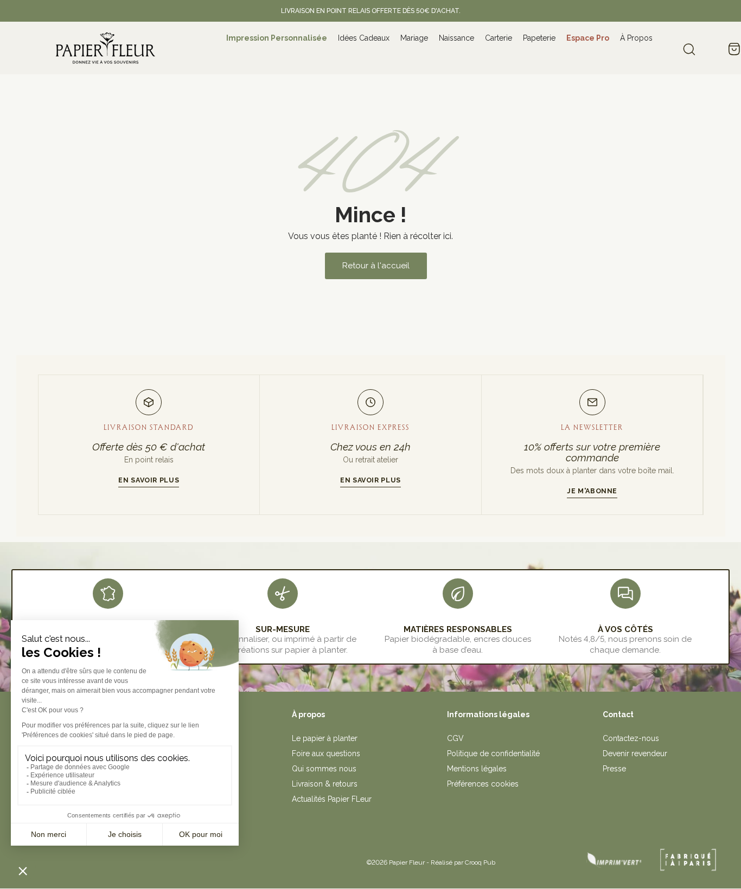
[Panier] (734, 50)
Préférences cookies (483, 784)
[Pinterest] (171, 858)
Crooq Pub (480, 862)
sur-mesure (282, 629)
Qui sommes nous (324, 768)
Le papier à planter (324, 738)
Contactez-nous (631, 738)
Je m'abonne (592, 491)
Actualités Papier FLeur (332, 799)
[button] (376, 266)
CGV (455, 738)
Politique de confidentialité (493, 753)
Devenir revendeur (635, 753)
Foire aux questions (326, 753)
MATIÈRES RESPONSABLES (458, 629)
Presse (614, 768)
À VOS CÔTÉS (625, 629)
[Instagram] (148, 858)
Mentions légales (477, 768)
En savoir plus (148, 480)
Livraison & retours (324, 784)
